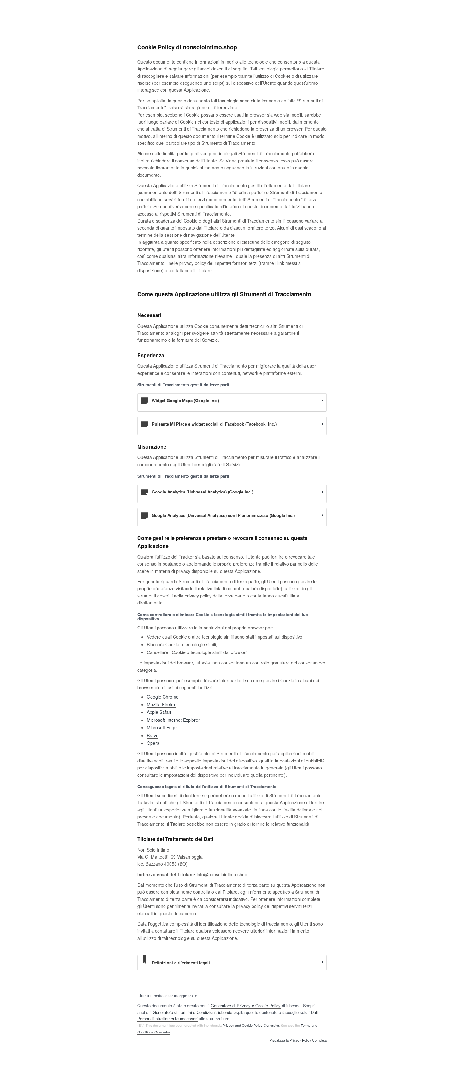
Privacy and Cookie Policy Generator (251, 1025)
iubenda (225, 1012)
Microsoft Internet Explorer (173, 720)
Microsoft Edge (162, 727)
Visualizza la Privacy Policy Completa (298, 1040)
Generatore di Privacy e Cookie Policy (246, 1005)
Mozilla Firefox (161, 704)
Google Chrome (163, 697)
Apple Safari (159, 712)
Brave (152, 735)
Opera (153, 743)
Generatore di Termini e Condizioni (184, 1012)
